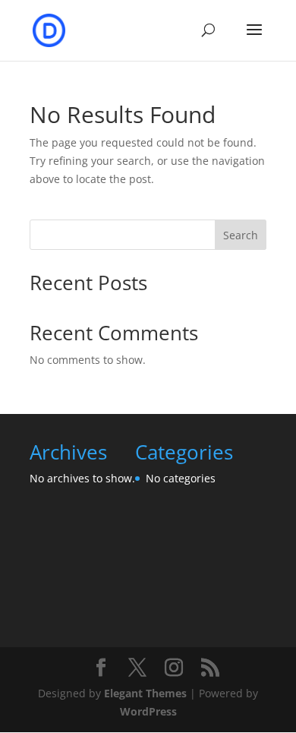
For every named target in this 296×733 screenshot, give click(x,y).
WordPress (148, 711)
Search (240, 235)
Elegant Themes (145, 693)
